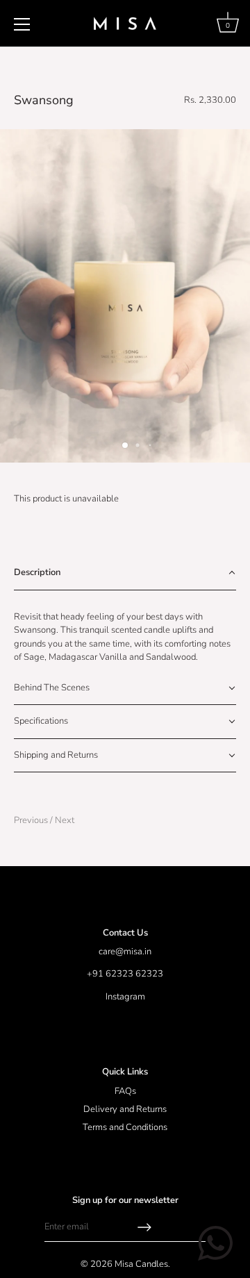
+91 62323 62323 (125, 974)
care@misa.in (125, 951)
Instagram (125, 996)
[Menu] (22, 24)
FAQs (125, 1091)
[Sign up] (144, 1227)
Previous (32, 820)
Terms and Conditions (125, 1127)
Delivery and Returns (125, 1109)
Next (64, 820)
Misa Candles (141, 1264)
